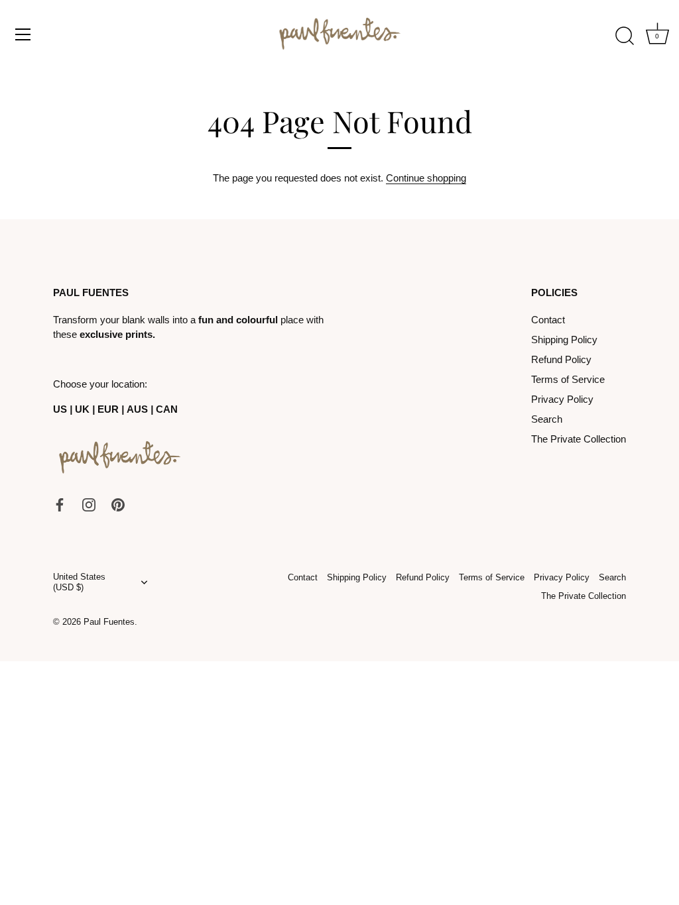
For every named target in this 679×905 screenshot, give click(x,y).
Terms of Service (568, 379)
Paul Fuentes (109, 622)
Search (546, 419)
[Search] (624, 36)
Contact (548, 319)
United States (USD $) (79, 582)
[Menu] (23, 34)
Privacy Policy (562, 399)
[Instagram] (88, 503)
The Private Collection (578, 439)
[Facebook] (59, 503)
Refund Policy (561, 359)
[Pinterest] (118, 503)
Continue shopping (426, 178)
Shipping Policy (564, 339)
